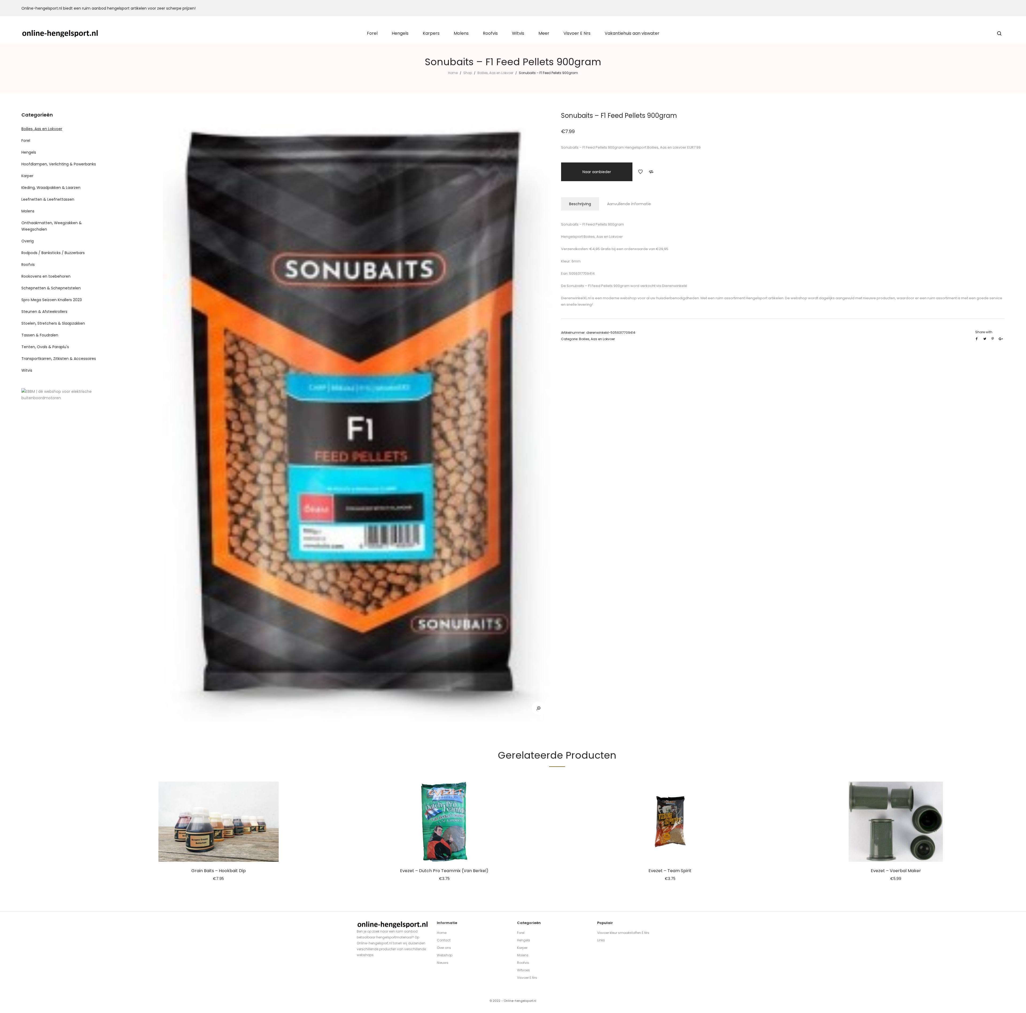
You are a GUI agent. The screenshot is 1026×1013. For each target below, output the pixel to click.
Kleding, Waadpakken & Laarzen (50, 187)
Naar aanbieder (596, 171)
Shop (467, 73)
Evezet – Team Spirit (669, 871)
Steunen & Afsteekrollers (44, 311)
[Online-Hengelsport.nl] (60, 33)
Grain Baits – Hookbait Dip (218, 871)
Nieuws (442, 962)
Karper (27, 175)
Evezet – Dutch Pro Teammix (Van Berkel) (444, 871)
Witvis (26, 370)
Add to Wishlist (640, 171)
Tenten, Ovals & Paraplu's (45, 347)
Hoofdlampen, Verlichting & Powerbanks (58, 164)
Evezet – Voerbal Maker (896, 871)
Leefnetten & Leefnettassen (47, 199)
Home (453, 73)
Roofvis (28, 264)
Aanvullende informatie (629, 204)
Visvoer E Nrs (527, 977)
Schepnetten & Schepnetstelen (51, 288)
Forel (25, 140)
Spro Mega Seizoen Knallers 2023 (51, 299)
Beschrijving (580, 204)
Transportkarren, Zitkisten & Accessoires (58, 358)
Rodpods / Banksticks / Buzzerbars (53, 252)
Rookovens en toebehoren (46, 276)
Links (601, 940)
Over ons (444, 947)
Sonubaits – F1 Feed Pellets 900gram (597, 285)
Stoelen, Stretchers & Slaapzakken (53, 323)
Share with (983, 332)
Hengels (28, 152)
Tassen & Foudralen (39, 335)
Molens (27, 211)
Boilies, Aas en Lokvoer (495, 73)
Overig (27, 241)
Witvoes (523, 970)
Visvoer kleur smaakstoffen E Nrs (623, 932)
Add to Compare (651, 171)
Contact (443, 940)
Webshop (444, 955)
